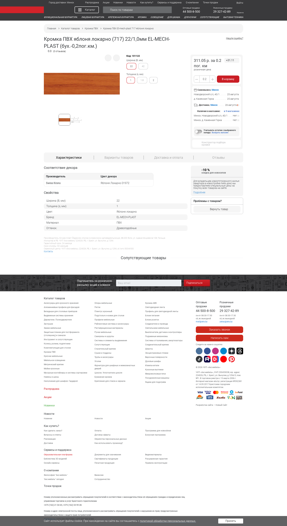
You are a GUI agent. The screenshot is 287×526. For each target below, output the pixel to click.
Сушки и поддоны (103, 353)
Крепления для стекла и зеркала (110, 381)
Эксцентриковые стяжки (156, 353)
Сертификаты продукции (106, 459)
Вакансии (99, 475)
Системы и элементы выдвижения (111, 340)
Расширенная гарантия (156, 459)
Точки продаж (52, 486)
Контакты (48, 251)
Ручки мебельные (103, 332)
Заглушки (48, 324)
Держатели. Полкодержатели (58, 320)
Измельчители (152, 365)
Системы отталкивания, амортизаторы (164, 340)
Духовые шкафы (153, 361)
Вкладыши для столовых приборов (60, 311)
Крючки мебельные (53, 356)
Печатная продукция (104, 463)
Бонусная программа (155, 435)
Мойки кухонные (51, 368)
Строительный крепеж (105, 349)
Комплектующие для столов (57, 348)
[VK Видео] (215, 359)
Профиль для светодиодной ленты (161, 311)
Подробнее (199, 192)
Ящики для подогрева (155, 382)
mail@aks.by (201, 321)
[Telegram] (223, 351)
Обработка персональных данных (111, 439)
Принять (230, 521)
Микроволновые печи (155, 374)
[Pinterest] (231, 359)
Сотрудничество (102, 479)
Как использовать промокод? (109, 443)
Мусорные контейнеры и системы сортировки (65, 373)
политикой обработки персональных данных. (168, 521)
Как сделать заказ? (53, 431)
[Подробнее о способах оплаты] (219, 400)
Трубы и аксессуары (104, 357)
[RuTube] (207, 359)
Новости (99, 418)
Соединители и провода (156, 324)
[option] (82, 93)
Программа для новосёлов (158, 431)
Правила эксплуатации (156, 463)
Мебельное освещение (54, 360)
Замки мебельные (52, 328)
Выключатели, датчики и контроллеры (163, 332)
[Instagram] (215, 351)
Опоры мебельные (103, 303)
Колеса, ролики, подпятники (57, 344)
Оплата (98, 431)
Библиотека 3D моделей (55, 459)
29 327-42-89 (229, 311)
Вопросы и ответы (52, 435)
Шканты (149, 349)
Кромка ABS (151, 303)
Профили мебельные (104, 320)
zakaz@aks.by (226, 321)
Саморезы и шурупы (104, 336)
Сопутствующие (102, 345)
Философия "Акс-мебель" (55, 475)
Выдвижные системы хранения (58, 315)
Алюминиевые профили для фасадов (61, 307)
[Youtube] (223, 359)
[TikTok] (199, 359)
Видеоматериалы (153, 454)
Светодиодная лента (155, 307)
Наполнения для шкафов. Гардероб (61, 381)
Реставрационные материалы (109, 328)
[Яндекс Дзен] (231, 351)
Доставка (48, 443)
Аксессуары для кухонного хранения (61, 303)
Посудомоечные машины (157, 378)
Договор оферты (102, 435)
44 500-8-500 (205, 311)
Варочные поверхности (156, 357)
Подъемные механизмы (156, 336)
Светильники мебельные (157, 328)
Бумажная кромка (103, 377)
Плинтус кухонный (103, 311)
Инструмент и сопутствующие (58, 339)
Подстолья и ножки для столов (109, 315)
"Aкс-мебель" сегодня (54, 479)
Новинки (48, 418)
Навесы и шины (51, 377)
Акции (148, 418)
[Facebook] (207, 351)
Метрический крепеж (54, 364)
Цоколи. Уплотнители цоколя (108, 373)
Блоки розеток (152, 320)
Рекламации (50, 439)
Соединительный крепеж (157, 345)
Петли (97, 307)
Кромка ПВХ (50, 352)
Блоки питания (152, 315)
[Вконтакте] (199, 351)
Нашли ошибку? (234, 38)
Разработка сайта (204, 405)
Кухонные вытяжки (154, 369)
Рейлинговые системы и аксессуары (112, 324)
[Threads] (240, 351)
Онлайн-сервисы (51, 463)
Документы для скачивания (108, 454)
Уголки (98, 361)
